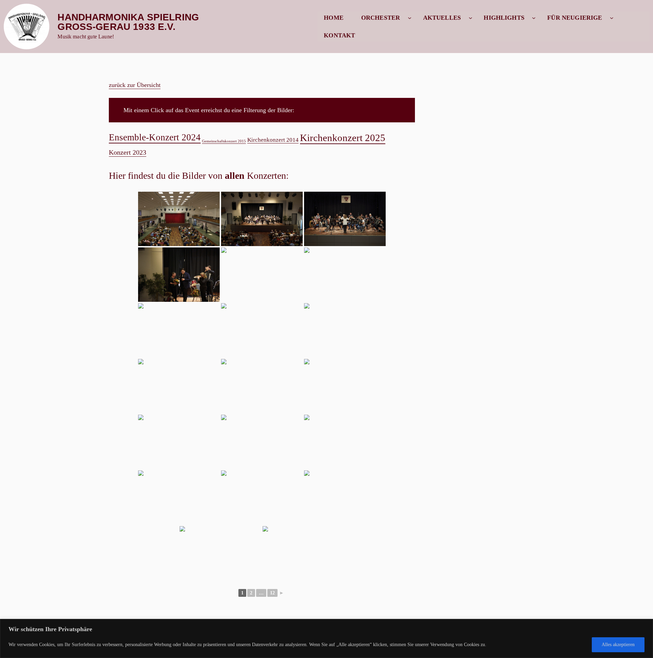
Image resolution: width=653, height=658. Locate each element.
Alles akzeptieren (618, 644)
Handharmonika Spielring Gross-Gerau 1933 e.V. (128, 22)
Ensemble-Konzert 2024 (155, 137)
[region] (326, 638)
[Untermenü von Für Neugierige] (612, 18)
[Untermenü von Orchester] (410, 18)
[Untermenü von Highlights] (534, 18)
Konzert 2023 (127, 152)
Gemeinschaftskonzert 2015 (224, 141)
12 (272, 592)
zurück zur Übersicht (135, 85)
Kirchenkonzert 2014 (273, 139)
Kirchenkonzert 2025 (342, 137)
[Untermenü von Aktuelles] (470, 18)
